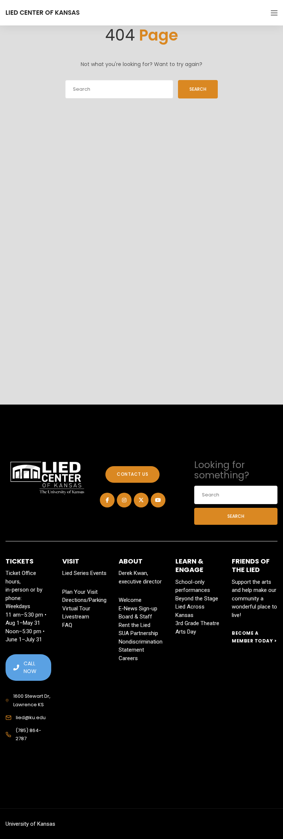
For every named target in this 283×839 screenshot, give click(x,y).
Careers (128, 658)
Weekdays (18, 606)
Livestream (75, 616)
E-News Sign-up (138, 608)
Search (197, 89)
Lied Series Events (84, 573)
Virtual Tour (76, 608)
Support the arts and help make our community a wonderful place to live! (254, 598)
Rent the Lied (134, 625)
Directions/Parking (84, 600)
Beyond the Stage (196, 598)
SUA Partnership (138, 633)
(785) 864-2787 (28, 734)
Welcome (130, 600)
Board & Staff (135, 616)
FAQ (67, 625)
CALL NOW (30, 667)
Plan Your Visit (80, 592)
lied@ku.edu (31, 717)
